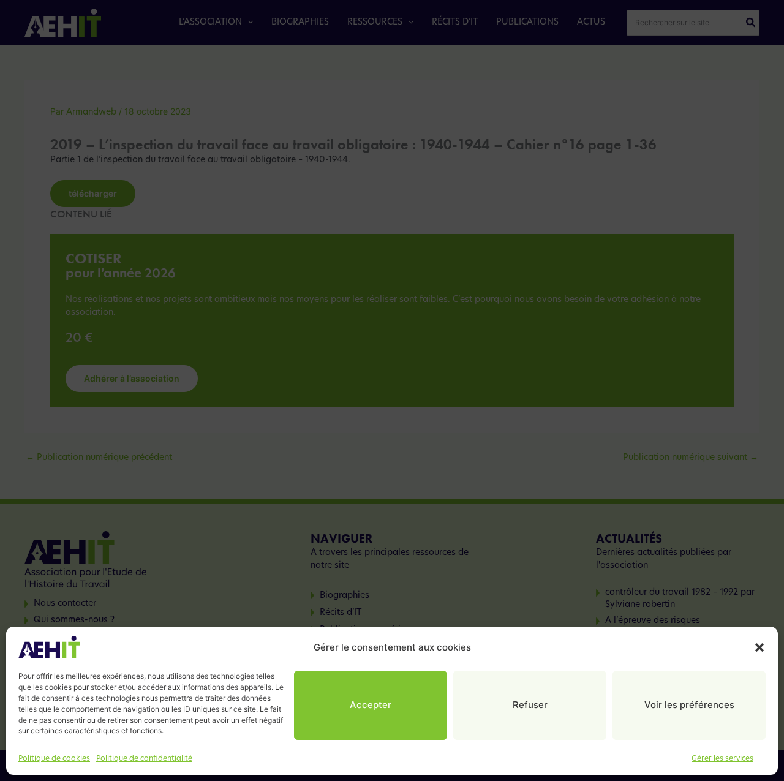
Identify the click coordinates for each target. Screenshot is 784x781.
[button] (759, 647)
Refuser (530, 705)
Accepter (370, 705)
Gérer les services (722, 759)
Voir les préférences (689, 705)
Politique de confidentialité (144, 759)
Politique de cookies (54, 759)
